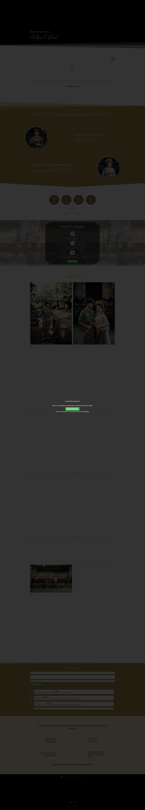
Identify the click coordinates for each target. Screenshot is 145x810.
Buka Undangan (73, 409)
